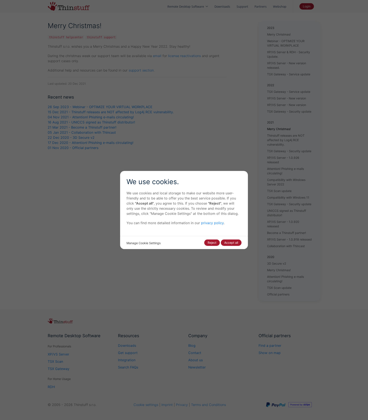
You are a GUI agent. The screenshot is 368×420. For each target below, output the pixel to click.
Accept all (231, 242)
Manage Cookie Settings (143, 243)
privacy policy (212, 223)
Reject (212, 242)
